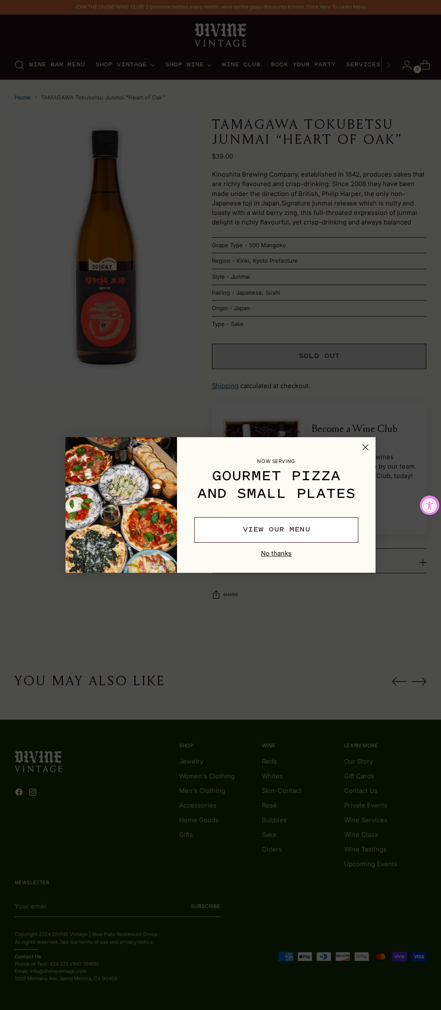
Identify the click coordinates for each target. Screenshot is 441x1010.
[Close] (365, 447)
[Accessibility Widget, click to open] (429, 505)
